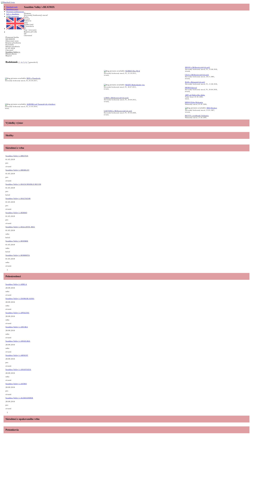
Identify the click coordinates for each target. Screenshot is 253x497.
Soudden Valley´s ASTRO (16, 384)
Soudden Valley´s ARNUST (17, 355)
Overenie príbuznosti (15, 12)
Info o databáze (12, 14)
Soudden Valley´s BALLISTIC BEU (20, 227)
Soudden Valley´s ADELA (16, 284)
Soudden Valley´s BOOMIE (17, 241)
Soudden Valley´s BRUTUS (17, 156)
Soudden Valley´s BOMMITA (18, 255)
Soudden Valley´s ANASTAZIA (18, 370)
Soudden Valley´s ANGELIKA (18, 341)
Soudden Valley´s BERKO (16, 213)
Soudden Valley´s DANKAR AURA (20, 299)
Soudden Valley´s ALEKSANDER (19, 398)
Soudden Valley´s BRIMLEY (17, 170)
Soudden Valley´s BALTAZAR (18, 198)
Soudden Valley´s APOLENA (17, 313)
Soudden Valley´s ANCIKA (17, 327)
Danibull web (12, 7)
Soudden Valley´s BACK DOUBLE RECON (23, 184)
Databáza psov (12, 9)
